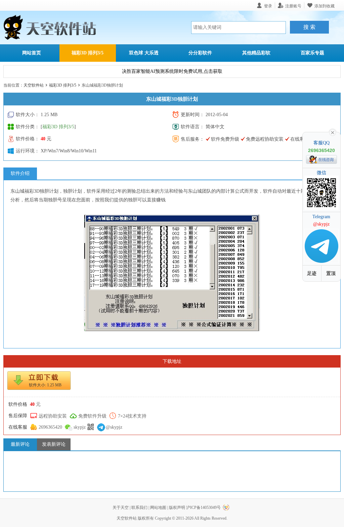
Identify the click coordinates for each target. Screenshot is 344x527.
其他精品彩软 (256, 52)
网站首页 (31, 52)
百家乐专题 (312, 52)
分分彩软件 (200, 52)
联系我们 (139, 507)
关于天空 (121, 507)
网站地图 (158, 507)
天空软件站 (34, 85)
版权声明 (177, 507)
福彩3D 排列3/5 (87, 52)
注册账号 (293, 6)
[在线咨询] (321, 159)
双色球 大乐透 (144, 52)
